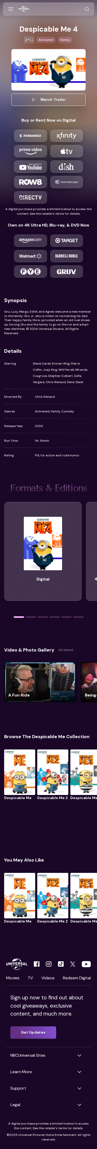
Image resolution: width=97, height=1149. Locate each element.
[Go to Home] (23, 9)
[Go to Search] (86, 9)
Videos (48, 978)
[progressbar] (19, 617)
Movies (12, 978)
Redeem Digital (77, 978)
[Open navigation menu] (11, 9)
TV (30, 978)
